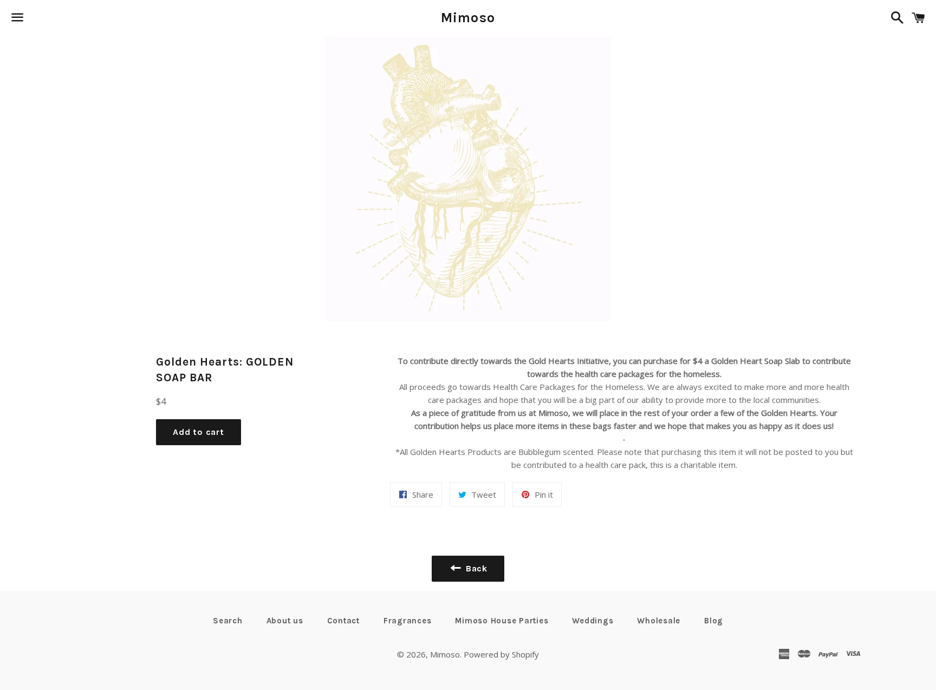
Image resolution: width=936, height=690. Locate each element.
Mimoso (468, 17)
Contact (343, 621)
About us (284, 621)
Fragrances (408, 621)
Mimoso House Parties (501, 621)
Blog (713, 621)
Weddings (592, 621)
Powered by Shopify (501, 654)
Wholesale (658, 621)
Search (228, 621)
